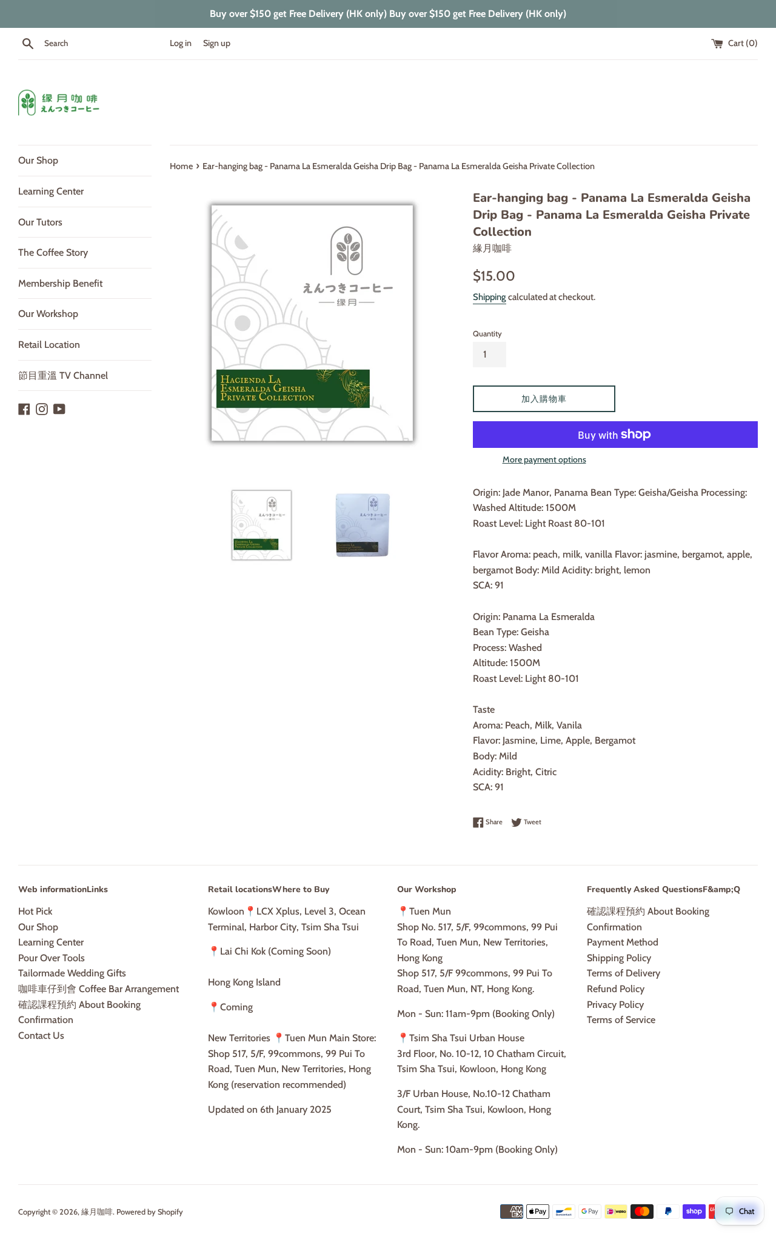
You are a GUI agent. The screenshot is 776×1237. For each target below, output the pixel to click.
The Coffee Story (53, 252)
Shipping (489, 297)
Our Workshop (48, 313)
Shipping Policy (619, 958)
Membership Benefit (60, 283)
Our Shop (38, 160)
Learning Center (51, 191)
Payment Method (622, 942)
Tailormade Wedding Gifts (72, 973)
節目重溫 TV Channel (63, 375)
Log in (181, 43)
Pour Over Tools (51, 958)
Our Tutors (40, 222)
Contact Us (41, 1035)
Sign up (216, 43)
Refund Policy (615, 989)
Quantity (487, 333)
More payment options (544, 459)
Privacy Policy (615, 1004)
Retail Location (49, 344)
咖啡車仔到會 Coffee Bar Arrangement (98, 989)
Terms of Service (621, 1019)
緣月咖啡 (97, 1211)
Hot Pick (35, 911)
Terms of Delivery (623, 973)
